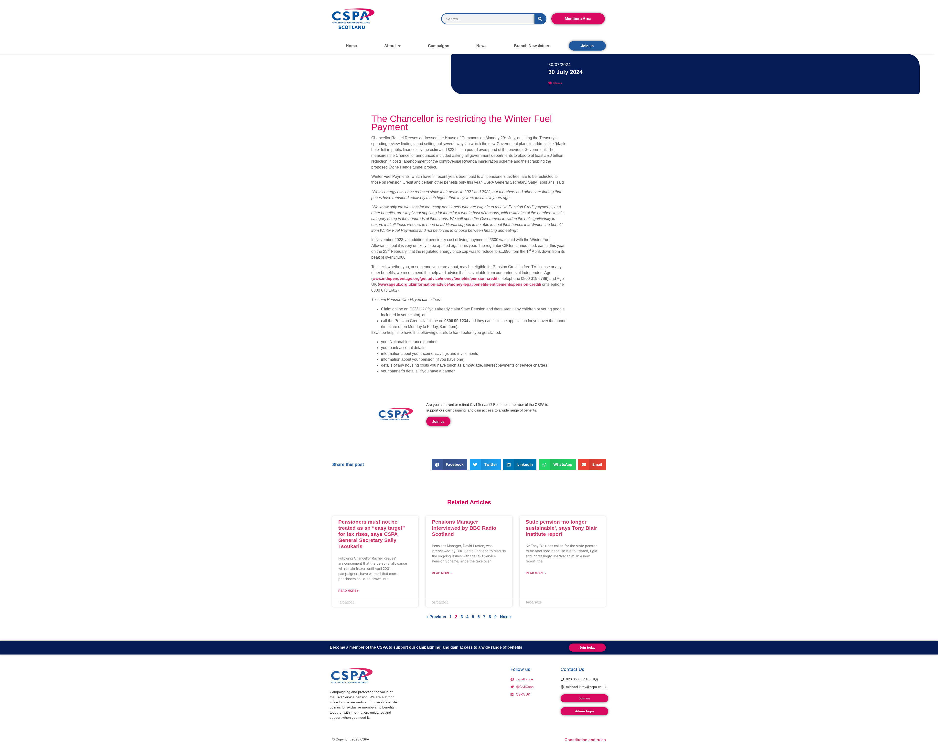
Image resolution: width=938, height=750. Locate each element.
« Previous (436, 617)
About (390, 46)
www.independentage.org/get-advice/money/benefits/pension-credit (435, 278)
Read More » (348, 590)
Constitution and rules (585, 740)
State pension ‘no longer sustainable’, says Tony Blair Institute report (561, 528)
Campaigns (438, 46)
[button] (450, 464)
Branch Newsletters (532, 46)
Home (351, 46)
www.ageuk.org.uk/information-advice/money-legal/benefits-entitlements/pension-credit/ (460, 284)
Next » (506, 617)
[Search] (540, 19)
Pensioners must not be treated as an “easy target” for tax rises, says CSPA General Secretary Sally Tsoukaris (371, 534)
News (481, 46)
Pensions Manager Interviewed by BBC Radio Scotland (464, 528)
